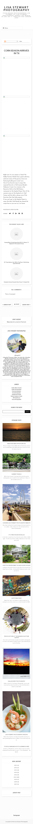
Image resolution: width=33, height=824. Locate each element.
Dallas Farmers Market (10, 176)
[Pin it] (19, 213)
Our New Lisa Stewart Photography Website (16, 523)
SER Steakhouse (16, 397)
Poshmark (23, 322)
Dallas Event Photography (16, 681)
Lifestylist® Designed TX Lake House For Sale (16, 565)
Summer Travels (16, 474)
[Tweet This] (10, 213)
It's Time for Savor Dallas (16, 534)
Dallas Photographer (16, 389)
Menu (6, 28)
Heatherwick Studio (16, 394)
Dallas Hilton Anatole (16, 387)
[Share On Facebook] (13, 213)
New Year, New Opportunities (16, 443)
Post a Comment (10, 294)
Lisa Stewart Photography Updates (16, 734)
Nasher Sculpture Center (16, 396)
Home (17, 304)
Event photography (16, 391)
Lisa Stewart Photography (21, 821)
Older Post (25, 304)
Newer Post (7, 304)
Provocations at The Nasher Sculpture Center (16, 637)
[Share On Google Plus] (16, 213)
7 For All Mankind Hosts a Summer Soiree (16, 746)
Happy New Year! (16, 598)
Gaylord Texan (18, 191)
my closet (16, 322)
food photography (16, 392)
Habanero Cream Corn (10, 187)
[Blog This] (22, 213)
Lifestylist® (17, 355)
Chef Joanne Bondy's (21, 185)
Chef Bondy (15, 201)
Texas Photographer (16, 399)
